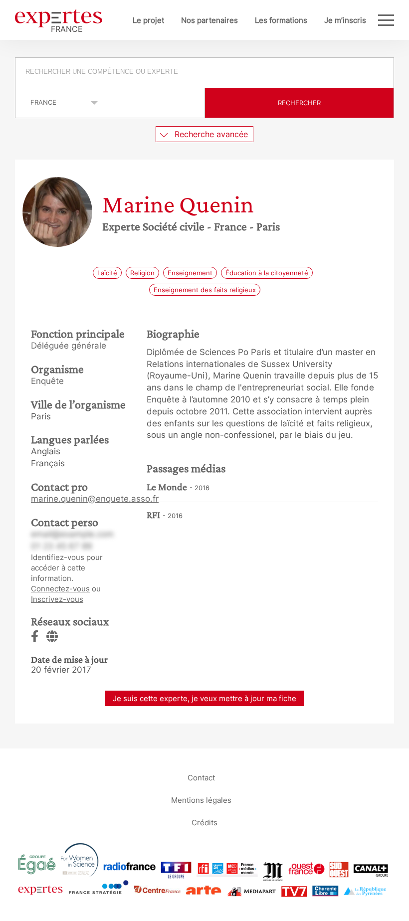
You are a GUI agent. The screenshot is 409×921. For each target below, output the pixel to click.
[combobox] (204, 73)
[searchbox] (205, 73)
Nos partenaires (209, 20)
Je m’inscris (345, 20)
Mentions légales (201, 799)
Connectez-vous (60, 588)
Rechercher (299, 103)
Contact (201, 777)
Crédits (204, 822)
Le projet (148, 20)
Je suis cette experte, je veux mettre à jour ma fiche (204, 698)
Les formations (281, 20)
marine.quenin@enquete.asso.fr (95, 499)
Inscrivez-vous (57, 599)
